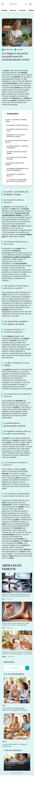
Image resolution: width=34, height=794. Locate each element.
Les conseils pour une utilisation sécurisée (17, 158)
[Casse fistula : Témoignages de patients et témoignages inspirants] (17, 690)
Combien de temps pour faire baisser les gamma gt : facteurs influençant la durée (16, 595)
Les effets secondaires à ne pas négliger (17, 152)
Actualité (20, 49)
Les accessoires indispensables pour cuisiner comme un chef (17, 180)
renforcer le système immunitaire (16, 257)
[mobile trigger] (3, 4)
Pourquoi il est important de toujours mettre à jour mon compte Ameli (15, 763)
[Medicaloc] (13, 4)
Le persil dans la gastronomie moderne (14, 164)
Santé (3, 599)
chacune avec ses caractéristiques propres (15, 214)
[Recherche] (26, 4)
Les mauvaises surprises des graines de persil (17, 141)
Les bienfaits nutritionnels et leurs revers (17, 130)
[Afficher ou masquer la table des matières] (24, 113)
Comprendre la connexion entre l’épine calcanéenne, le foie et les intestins (16, 624)
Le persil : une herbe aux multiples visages (16, 120)
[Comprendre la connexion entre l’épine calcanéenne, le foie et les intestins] (17, 611)
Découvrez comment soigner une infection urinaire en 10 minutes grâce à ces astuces (17, 653)
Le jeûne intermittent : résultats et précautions (14, 745)
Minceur (4, 741)
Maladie (4, 657)
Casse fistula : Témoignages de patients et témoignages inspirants (14, 709)
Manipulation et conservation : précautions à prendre (16, 136)
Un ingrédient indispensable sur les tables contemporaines (18, 169)
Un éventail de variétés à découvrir (17, 125)
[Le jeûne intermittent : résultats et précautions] (17, 726)
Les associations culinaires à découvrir (16, 175)
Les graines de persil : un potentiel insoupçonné (17, 147)
